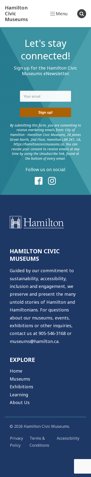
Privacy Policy (16, 442)
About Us (20, 402)
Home (16, 371)
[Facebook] (39, 181)
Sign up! (45, 112)
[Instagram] (52, 181)
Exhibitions (21, 387)
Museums (20, 379)
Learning (19, 395)
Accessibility (68, 438)
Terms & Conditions (39, 442)
